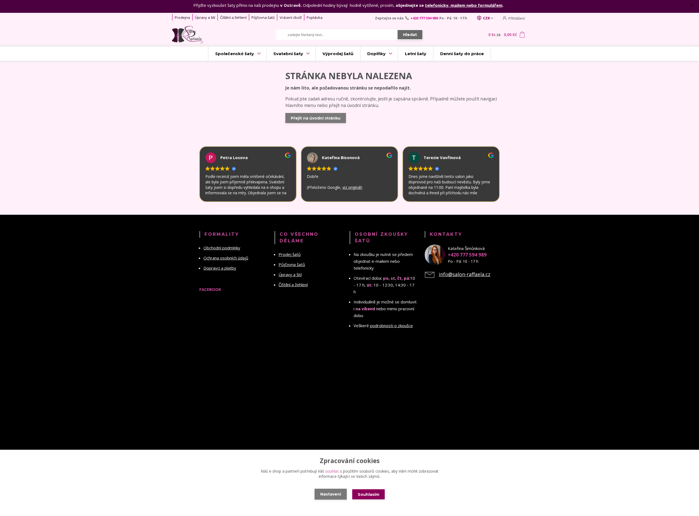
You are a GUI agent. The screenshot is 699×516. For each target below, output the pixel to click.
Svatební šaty (288, 53)
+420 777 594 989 (424, 18)
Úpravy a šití (205, 17)
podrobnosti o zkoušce (391, 325)
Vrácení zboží (291, 17)
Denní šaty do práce (462, 53)
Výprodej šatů (337, 53)
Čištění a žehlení (233, 17)
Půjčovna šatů (263, 17)
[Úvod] (205, 34)
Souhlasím (368, 494)
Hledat (410, 34)
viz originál (334, 187)
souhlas (332, 471)
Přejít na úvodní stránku (315, 118)
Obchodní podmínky (221, 247)
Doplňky (376, 53)
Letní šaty (415, 53)
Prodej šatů (290, 254)
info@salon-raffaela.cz (464, 274)
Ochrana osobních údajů (225, 258)
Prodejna (182, 17)
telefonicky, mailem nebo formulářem (463, 5)
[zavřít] (692, 5)
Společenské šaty (234, 53)
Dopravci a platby (219, 268)
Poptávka (314, 17)
